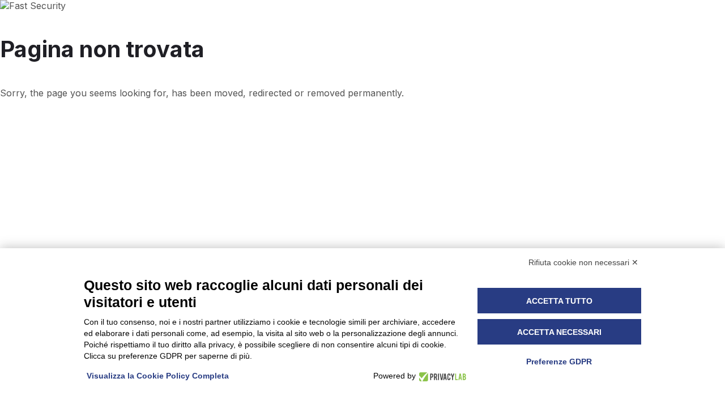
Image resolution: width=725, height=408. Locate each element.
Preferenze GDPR (559, 361)
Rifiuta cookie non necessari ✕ (583, 262)
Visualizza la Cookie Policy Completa (158, 375)
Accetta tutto (559, 300)
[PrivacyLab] (441, 376)
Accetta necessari (559, 332)
